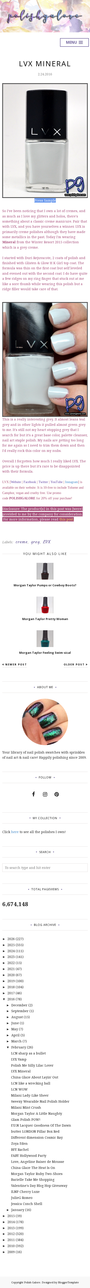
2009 (11, 1252)
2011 (11, 1240)
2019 (11, 981)
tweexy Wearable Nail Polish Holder (40, 1101)
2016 (11, 999)
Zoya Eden (19, 1143)
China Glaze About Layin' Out (34, 1077)
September (20, 1011)
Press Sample (45, 200)
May (14, 1029)
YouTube (57, 482)
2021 (11, 969)
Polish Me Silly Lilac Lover (32, 1065)
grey (35, 541)
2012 (11, 1233)
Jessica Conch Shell (26, 1203)
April (15, 1035)
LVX (47, 541)
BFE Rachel (20, 1149)
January (17, 1210)
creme (21, 541)
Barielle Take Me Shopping (32, 1179)
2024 (11, 951)
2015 (11, 1216)
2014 (11, 1222)
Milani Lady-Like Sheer (30, 1095)
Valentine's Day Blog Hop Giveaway (39, 1185)
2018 (11, 987)
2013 (11, 1228)
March (16, 1041)
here (15, 832)
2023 (11, 956)
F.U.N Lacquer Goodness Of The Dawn (41, 1125)
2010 (11, 1246)
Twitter (43, 482)
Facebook (30, 482)
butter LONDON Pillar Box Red (35, 1131)
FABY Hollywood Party (28, 1155)
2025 (11, 945)
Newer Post (16, 664)
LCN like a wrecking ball (30, 1083)
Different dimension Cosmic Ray (37, 1137)
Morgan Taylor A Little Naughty (36, 1113)
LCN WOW (19, 1089)
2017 (11, 993)
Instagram (71, 482)
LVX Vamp (19, 1059)
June (15, 1023)
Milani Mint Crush (26, 1107)
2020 (11, 975)
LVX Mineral (21, 1071)
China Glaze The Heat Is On (33, 1167)
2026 (11, 939)
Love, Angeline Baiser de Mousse (37, 1161)
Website (16, 482)
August (17, 1017)
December (19, 1005)
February (18, 1047)
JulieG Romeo (22, 1197)
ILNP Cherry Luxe (25, 1191)
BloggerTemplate (68, 1282)
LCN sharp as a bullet (28, 1053)
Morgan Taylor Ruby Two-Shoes (37, 1173)
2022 (11, 963)
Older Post (74, 664)
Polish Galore (32, 1282)
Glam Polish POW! (25, 1119)
